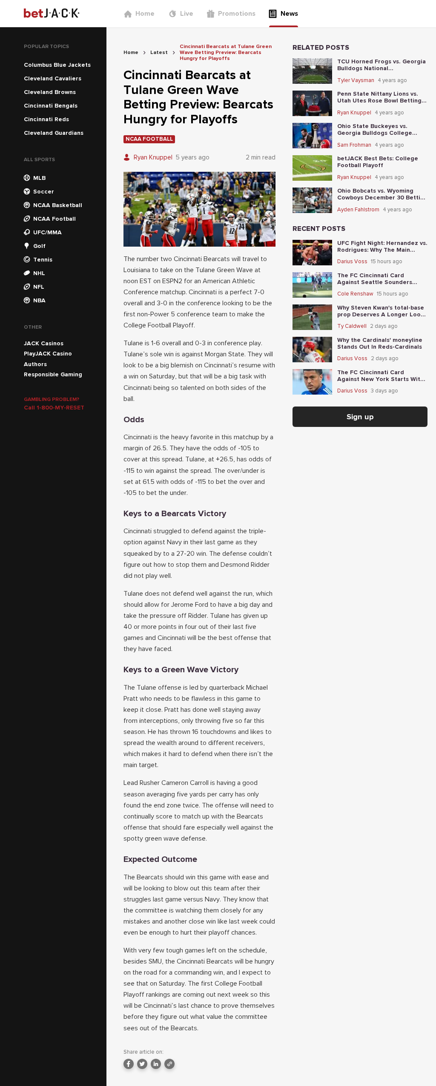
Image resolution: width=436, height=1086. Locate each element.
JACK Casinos (43, 343)
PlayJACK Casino (48, 353)
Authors (35, 364)
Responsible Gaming (53, 374)
